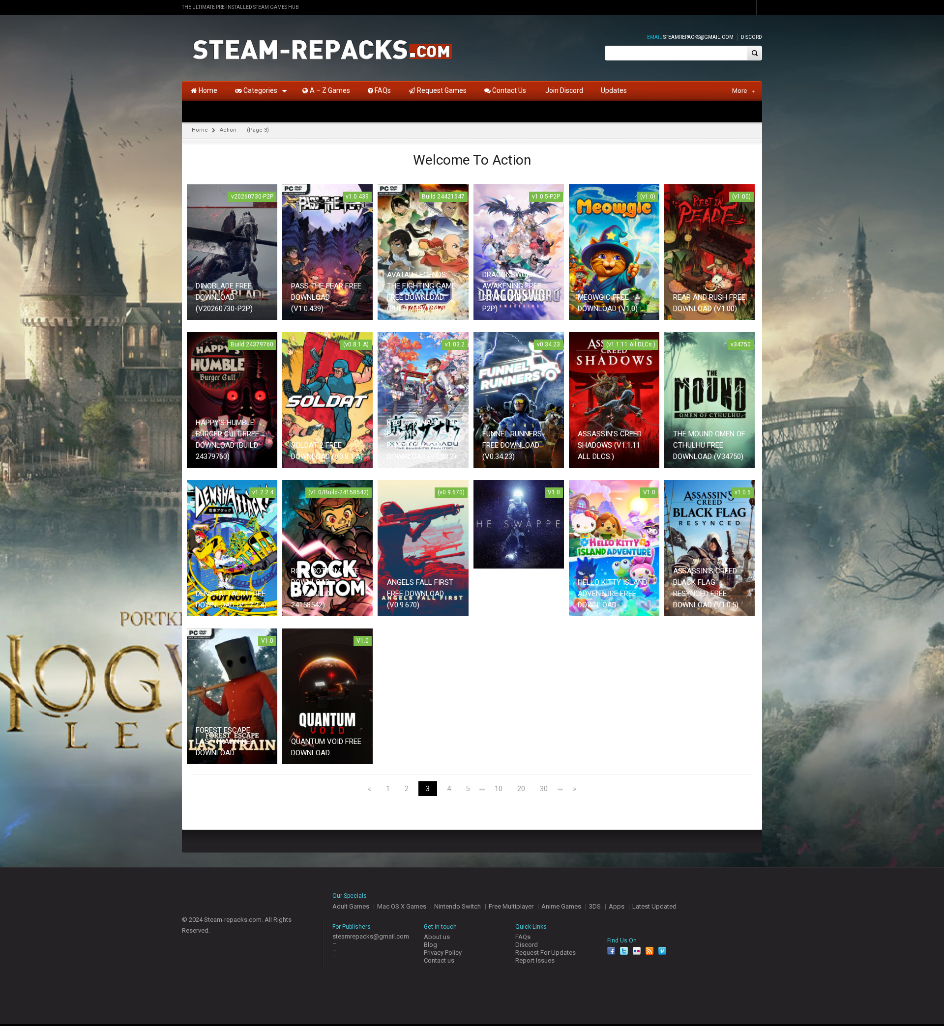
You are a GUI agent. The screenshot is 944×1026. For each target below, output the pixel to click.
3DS (595, 906)
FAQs (523, 936)
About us (437, 936)
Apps (616, 906)
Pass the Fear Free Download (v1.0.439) (326, 297)
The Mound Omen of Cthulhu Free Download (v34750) (709, 445)
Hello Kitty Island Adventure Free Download (613, 593)
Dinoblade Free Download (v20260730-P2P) (224, 297)
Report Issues (535, 960)
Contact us (439, 960)
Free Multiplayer (511, 906)
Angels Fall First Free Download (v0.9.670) (420, 593)
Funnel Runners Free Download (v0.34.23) (512, 445)
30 (544, 789)
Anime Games (561, 906)
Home (200, 130)
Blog (430, 944)
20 (521, 789)
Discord (751, 37)
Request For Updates (545, 952)
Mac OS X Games (401, 906)
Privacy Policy (443, 952)
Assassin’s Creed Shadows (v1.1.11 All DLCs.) (610, 445)
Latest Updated (654, 906)
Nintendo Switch (457, 906)
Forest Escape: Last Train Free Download (225, 741)
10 (498, 789)
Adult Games (350, 906)
